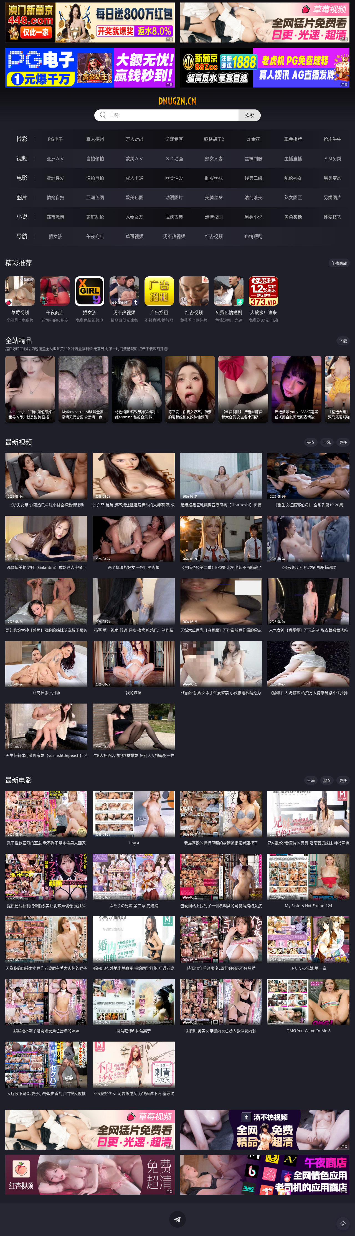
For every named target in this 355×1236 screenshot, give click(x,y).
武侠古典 (174, 217)
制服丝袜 (214, 178)
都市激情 (55, 217)
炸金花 (253, 139)
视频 (21, 158)
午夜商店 (95, 236)
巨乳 (327, 442)
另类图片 (332, 197)
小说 (21, 217)
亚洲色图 (95, 197)
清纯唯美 (253, 197)
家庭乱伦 (95, 217)
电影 (21, 178)
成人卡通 (134, 178)
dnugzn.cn (177, 101)
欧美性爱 (174, 178)
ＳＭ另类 (332, 159)
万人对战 (134, 139)
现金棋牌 (293, 139)
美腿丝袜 (214, 197)
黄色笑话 (293, 217)
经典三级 (253, 178)
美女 (311, 442)
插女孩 (55, 236)
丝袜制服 (253, 159)
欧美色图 (134, 197)
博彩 (21, 139)
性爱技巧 (332, 217)
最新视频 (18, 442)
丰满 (311, 780)
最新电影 (18, 780)
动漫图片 (174, 197)
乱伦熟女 (293, 178)
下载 (343, 340)
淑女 (327, 780)
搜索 (249, 115)
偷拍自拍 (95, 178)
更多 (343, 442)
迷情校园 (214, 217)
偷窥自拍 (55, 197)
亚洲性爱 (55, 178)
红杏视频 (214, 236)
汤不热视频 (174, 236)
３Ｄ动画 (174, 159)
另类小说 (253, 217)
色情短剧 (253, 236)
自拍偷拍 (95, 159)
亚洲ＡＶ (55, 159)
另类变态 (332, 178)
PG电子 (55, 139)
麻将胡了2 (214, 139)
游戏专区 (174, 139)
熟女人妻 (214, 159)
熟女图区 (293, 197)
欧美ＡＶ (134, 159)
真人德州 (95, 139)
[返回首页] (343, 1223)
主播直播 (293, 159)
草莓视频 (134, 236)
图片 (21, 197)
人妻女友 (134, 217)
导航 (21, 236)
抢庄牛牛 (332, 139)
